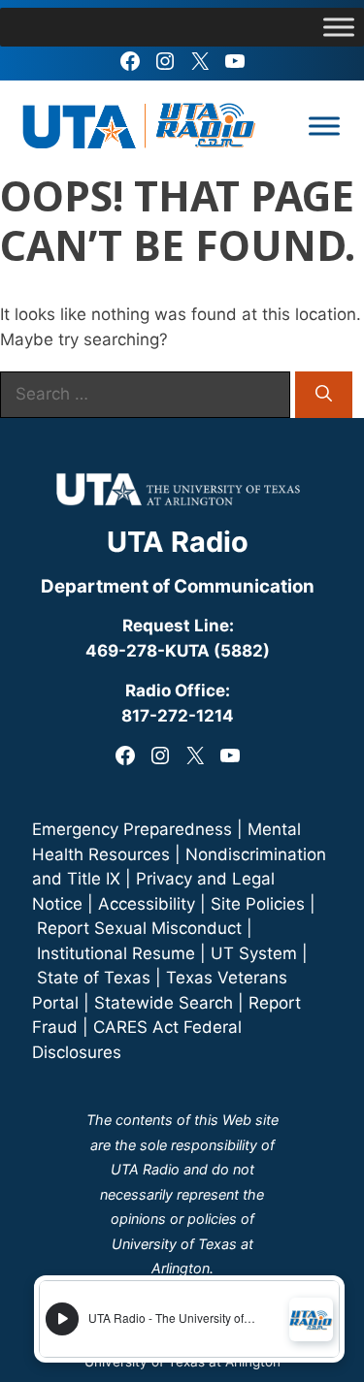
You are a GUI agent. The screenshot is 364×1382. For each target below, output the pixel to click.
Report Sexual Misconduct (139, 928)
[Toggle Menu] (338, 26)
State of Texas (93, 977)
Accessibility (146, 904)
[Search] (323, 394)
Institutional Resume (116, 953)
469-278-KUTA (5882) (177, 650)
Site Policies (258, 904)
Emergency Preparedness (132, 829)
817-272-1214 (177, 715)
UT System (254, 953)
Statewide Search (163, 1002)
